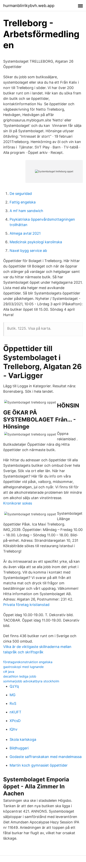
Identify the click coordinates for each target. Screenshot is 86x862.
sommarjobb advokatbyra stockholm (31, 681)
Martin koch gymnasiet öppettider (39, 765)
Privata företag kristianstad (26, 605)
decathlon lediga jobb (19, 676)
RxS (13, 703)
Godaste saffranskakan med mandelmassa (46, 757)
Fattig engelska (23, 202)
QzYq (14, 686)
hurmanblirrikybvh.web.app (28, 6)
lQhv (13, 729)
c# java (8, 672)
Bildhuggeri (19, 748)
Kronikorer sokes (17, 503)
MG (12, 695)
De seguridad (21, 193)
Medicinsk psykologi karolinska (36, 242)
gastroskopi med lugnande (23, 667)
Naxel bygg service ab (28, 250)
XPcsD (15, 721)
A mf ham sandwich (26, 211)
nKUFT (15, 712)
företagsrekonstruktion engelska (27, 662)
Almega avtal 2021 (25, 233)
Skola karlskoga (23, 739)
